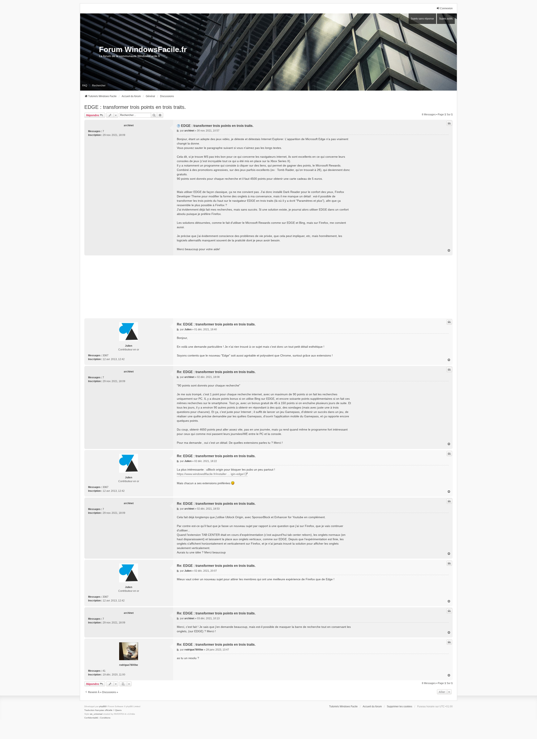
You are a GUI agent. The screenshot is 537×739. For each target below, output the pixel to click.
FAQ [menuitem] (84, 85)
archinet (129, 125)
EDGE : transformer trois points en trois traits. (135, 107)
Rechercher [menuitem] (99, 85)
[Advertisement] (210, 287)
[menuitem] (91, 718)
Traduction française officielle (98, 710)
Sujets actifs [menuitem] (446, 18)
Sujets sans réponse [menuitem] (422, 18)
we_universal (96, 714)
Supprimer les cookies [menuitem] (399, 706)
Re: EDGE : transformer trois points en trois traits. (216, 324)
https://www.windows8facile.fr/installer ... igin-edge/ (210, 474)
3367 (105, 355)
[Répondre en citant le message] (449, 123)
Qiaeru (118, 710)
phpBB (102, 706)
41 (104, 670)
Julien (128, 345)
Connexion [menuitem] (446, 8)
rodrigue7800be (128, 665)
